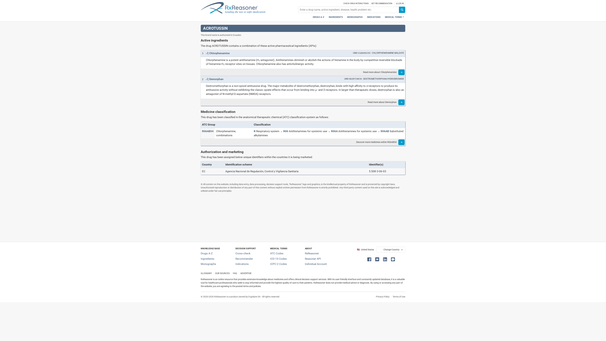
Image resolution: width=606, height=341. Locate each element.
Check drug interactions (356, 3)
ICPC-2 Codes (278, 264)
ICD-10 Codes (278, 258)
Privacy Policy (382, 296)
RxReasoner (312, 253)
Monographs (355, 17)
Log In (401, 3)
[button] (370, 259)
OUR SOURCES (222, 273)
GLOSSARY (206, 273)
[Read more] (401, 72)
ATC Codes (276, 253)
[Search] (402, 10)
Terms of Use (399, 296)
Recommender (244, 258)
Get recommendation (381, 3)
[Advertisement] (295, 217)
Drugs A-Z (318, 17)
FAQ (235, 273)
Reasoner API (313, 258)
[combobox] (348, 10)
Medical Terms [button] (393, 17)
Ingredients (336, 17)
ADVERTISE (246, 273)
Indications (374, 17)
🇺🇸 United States (365, 249)
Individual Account (316, 264)
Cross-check (242, 253)
